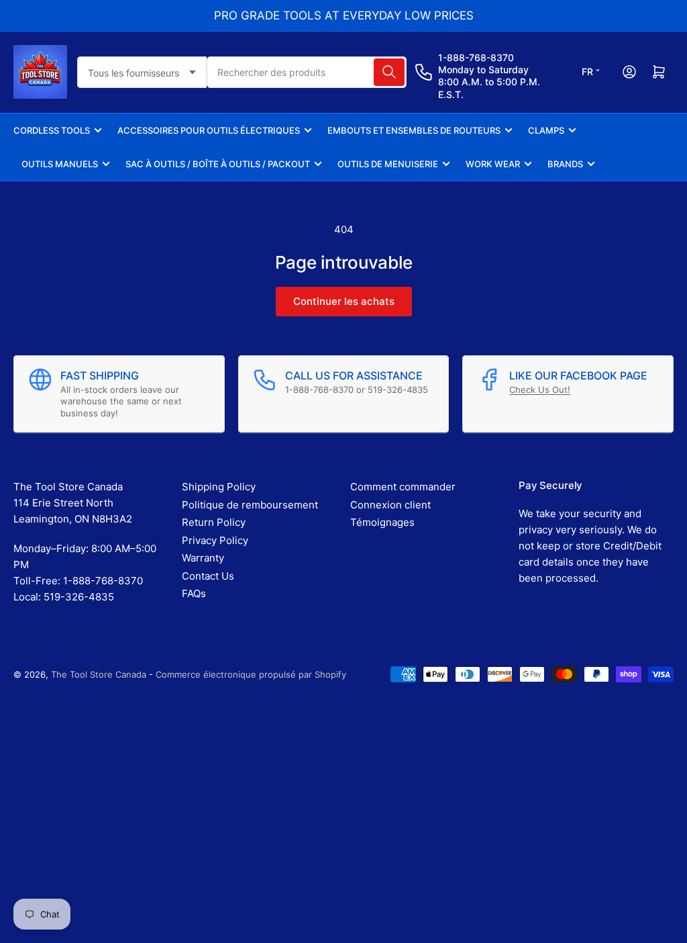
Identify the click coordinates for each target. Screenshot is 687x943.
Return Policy (214, 522)
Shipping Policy (219, 486)
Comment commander (403, 486)
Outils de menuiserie (387, 164)
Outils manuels (59, 164)
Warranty (203, 557)
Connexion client (390, 504)
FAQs (194, 593)
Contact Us (208, 576)
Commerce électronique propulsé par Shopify (251, 674)
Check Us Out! (539, 389)
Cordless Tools (51, 130)
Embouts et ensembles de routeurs (413, 130)
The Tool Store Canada (98, 674)
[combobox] (307, 72)
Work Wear (493, 164)
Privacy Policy (215, 540)
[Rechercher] (389, 72)
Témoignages (382, 522)
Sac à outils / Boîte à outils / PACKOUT (217, 164)
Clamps (546, 130)
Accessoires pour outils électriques (208, 130)
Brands (565, 164)
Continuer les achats (343, 301)
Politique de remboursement (250, 504)
